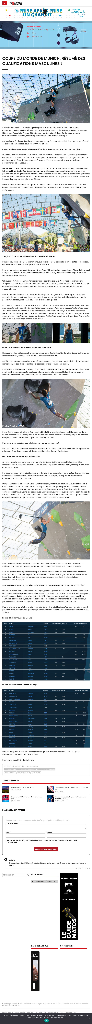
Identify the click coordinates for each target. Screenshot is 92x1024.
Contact (30, 1012)
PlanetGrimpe (7, 1012)
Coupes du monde (48, 769)
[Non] (89, 1018)
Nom (8, 832)
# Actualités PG (10, 769)
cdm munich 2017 (23, 773)
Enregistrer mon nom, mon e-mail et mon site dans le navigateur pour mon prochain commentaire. (41, 841)
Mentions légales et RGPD (54, 1012)
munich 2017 (36, 773)
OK (47, 1021)
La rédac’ (39, 1012)
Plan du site (71, 1012)
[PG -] (24, 333)
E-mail (50, 832)
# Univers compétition (26, 769)
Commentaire (12, 824)
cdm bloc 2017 (10, 773)
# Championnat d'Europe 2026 (44, 881)
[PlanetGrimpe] (15, 3)
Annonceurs (20, 1012)
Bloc (37, 769)
